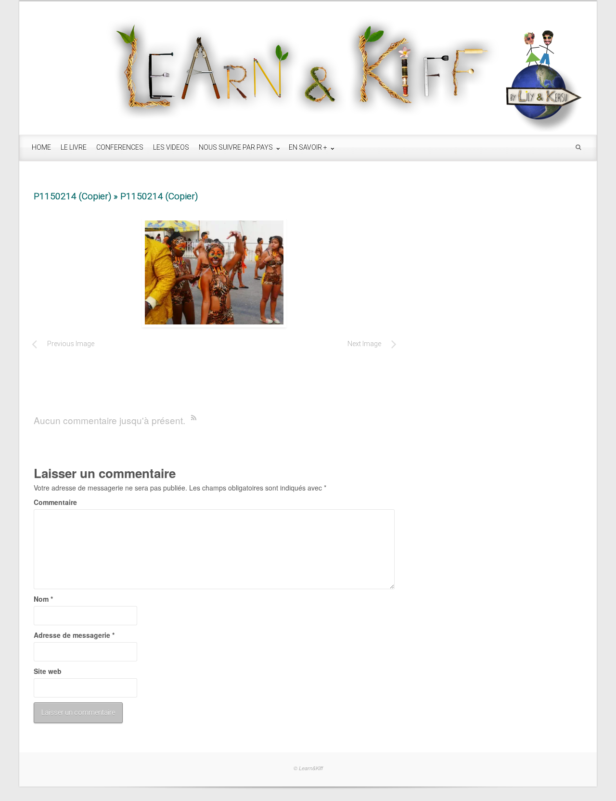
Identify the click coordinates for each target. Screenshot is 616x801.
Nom (43, 599)
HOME (41, 147)
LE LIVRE (74, 147)
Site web (48, 671)
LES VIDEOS (171, 147)
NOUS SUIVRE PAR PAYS (236, 147)
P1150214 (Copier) (72, 196)
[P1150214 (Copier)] (214, 272)
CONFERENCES (119, 147)
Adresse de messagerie (74, 635)
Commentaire (55, 502)
